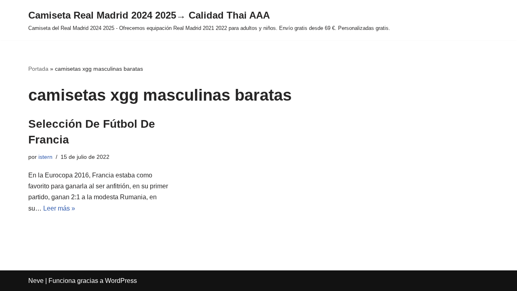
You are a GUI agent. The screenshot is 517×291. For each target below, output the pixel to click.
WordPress (121, 280)
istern (45, 157)
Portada (38, 68)
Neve (36, 280)
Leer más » (59, 208)
